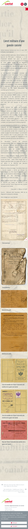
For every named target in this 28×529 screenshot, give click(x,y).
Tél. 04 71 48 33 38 (9, 510)
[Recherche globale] (25, 4)
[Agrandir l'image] (14, 220)
